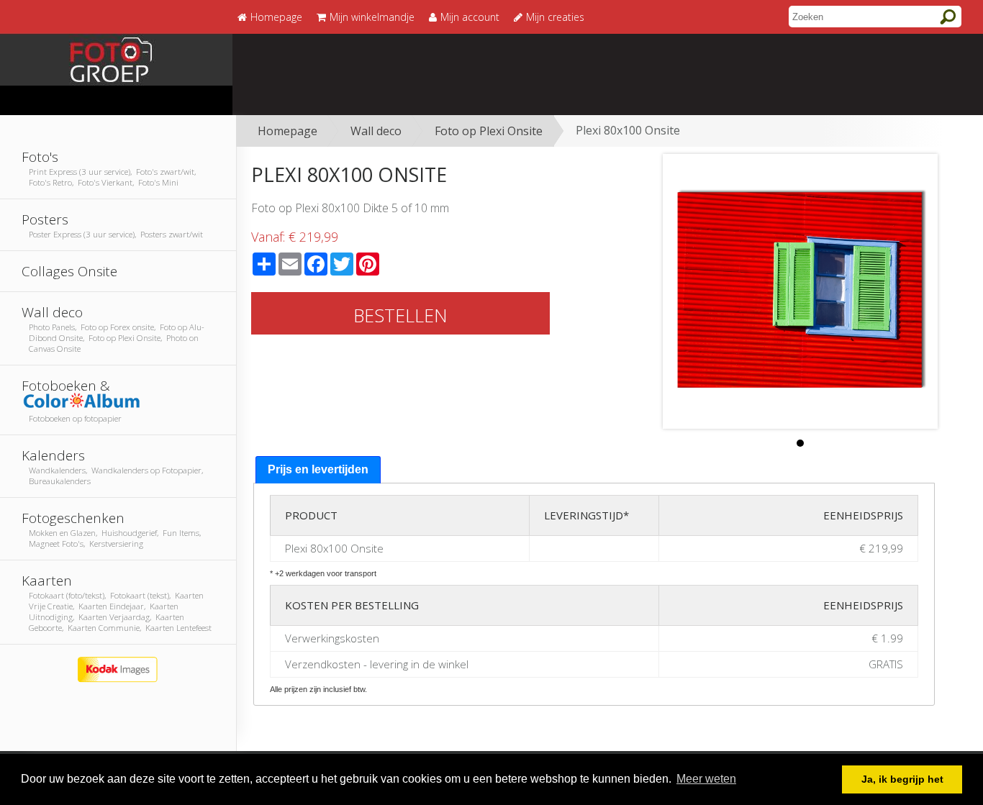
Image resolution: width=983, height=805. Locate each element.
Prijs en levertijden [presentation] (318, 469)
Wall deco (376, 131)
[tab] (318, 470)
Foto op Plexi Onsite (489, 131)
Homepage (287, 131)
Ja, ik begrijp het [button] (902, 779)
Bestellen (400, 315)
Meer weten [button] (706, 779)
